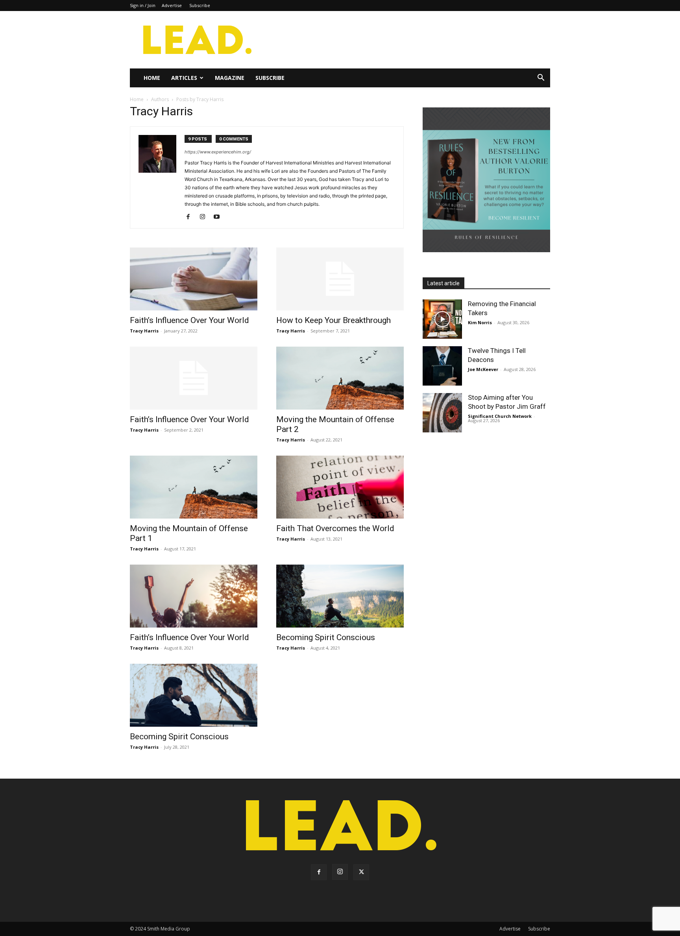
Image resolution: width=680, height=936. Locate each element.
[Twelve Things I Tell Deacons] (442, 366)
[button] (540, 78)
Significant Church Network (500, 416)
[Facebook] (191, 217)
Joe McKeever (483, 369)
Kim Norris (480, 322)
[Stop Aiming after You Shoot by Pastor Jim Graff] (442, 412)
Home (152, 77)
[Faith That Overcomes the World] (340, 487)
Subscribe (199, 5)
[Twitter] (361, 872)
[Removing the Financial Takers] (442, 319)
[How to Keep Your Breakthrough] (340, 278)
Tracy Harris (144, 331)
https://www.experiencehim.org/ (218, 152)
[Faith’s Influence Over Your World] (193, 278)
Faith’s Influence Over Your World (189, 320)
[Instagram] (205, 217)
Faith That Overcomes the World (335, 528)
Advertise (172, 5)
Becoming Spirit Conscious (325, 637)
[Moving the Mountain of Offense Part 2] (340, 378)
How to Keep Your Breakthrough (333, 320)
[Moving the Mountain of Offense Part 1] (193, 487)
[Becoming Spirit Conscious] (340, 596)
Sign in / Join (142, 5)
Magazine (229, 77)
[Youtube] (219, 217)
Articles (184, 77)
